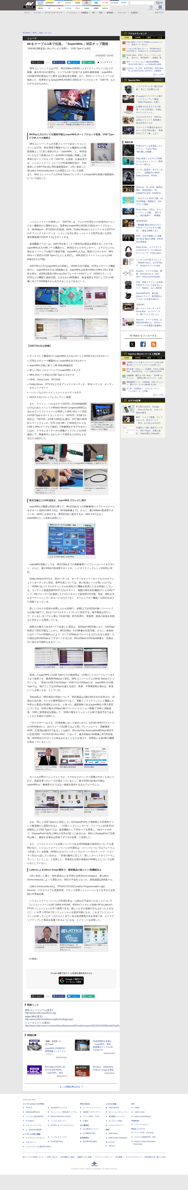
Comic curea (139, 1112)
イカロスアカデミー (117, 1125)
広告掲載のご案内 (67, 1157)
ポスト (39, 62)
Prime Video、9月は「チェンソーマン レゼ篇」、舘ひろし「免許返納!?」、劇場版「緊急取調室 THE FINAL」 (144, 57)
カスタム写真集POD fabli (145, 1137)
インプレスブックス (59, 1137)
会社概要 (118, 1157)
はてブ (75, 62)
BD (93, 13)
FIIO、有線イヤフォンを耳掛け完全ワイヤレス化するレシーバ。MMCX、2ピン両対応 (149, 285)
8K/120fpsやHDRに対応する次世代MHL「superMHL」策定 (55, 1070)
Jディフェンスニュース (118, 1112)
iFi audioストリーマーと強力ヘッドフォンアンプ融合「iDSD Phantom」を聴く (149, 99)
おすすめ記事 (134, 400)
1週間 (148, 37)
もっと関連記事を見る (69, 1087)
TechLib (112, 1146)
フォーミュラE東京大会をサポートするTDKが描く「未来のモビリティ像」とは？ (149, 130)
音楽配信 (134, 13)
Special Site (134, 80)
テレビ (27, 13)
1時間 (126, 37)
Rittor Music (85, 1104)
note (90, 62)
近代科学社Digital (90, 1141)
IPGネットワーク (138, 1129)
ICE (132, 1104)
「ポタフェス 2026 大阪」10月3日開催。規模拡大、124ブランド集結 (149, 201)
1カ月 (159, 37)
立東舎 (85, 1121)
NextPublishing (57, 1141)
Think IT (29, 1108)
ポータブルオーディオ (53, 13)
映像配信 (84, 13)
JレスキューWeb (115, 1121)
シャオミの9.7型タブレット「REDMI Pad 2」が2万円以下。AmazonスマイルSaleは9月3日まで (144, 51)
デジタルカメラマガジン (35, 1138)
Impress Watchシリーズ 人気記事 (144, 354)
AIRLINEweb (114, 1108)
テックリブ (110, 1142)
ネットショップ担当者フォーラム (64, 1112)
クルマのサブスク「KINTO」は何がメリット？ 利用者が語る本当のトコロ (149, 120)
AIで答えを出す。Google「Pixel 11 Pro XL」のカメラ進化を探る (149, 409)
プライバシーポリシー (103, 1157)
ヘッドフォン (72, 13)
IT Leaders (30, 1121)
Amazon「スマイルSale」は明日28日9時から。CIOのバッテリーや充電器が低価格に (149, 322)
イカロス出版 (111, 1104)
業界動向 (110, 13)
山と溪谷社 (84, 1125)
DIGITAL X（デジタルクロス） (63, 1125)
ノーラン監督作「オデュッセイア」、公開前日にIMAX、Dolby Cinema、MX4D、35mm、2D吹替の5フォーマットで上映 (149, 175)
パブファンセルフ (141, 1124)
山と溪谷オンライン (91, 1129)
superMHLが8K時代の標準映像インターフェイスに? (55, 1051)
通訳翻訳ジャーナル (117, 1116)
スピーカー (122, 13)
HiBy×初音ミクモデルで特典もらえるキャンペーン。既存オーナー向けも (149, 161)
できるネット (31, 1142)
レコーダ (37, 13)
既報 (52, 506)
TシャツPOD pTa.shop (144, 1133)
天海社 (137, 1108)
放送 (101, 13)
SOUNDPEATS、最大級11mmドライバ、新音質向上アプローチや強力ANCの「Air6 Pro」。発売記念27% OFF (149, 299)
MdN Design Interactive (118, 1138)
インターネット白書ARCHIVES (38, 1147)
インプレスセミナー (59, 1121)
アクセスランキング (137, 33)
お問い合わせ (52, 1157)
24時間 (137, 37)
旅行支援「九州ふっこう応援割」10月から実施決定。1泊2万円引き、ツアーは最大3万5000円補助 (145, 371)
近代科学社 (84, 1138)
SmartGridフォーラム (59, 1108)
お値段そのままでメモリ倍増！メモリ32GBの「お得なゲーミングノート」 (149, 109)
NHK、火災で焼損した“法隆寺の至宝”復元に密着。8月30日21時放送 (149, 239)
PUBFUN (135, 1121)
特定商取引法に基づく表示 (155, 1157)
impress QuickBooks (142, 1116)
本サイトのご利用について (33, 1157)
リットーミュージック (92, 1108)
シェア (60, 62)
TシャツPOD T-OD (91, 1116)
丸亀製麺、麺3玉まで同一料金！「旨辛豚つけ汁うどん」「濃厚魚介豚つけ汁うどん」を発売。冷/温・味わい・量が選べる (144, 378)
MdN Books (113, 1133)
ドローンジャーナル (34, 1125)
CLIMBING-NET (89, 1133)
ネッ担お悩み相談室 (34, 1130)
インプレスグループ (133, 1157)
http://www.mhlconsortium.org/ (40, 1013)
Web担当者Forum (33, 1112)
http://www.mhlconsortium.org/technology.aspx (49, 1019)
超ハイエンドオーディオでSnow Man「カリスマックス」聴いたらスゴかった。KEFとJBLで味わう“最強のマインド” (149, 314)
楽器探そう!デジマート (92, 1112)
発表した (40, 876)
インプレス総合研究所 (34, 1116)
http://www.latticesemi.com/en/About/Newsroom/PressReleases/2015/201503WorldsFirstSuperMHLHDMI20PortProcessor (88, 1025)
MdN (108, 1130)
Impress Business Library (61, 1116)
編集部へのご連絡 (85, 1157)
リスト (48, 62)
